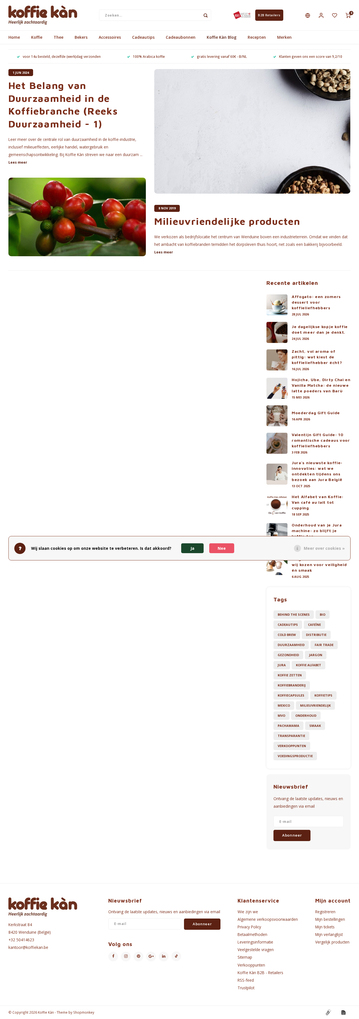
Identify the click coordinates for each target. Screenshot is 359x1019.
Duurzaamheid (291, 645)
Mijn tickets (325, 926)
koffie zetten (290, 675)
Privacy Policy (249, 926)
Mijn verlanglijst (329, 934)
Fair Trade (324, 645)
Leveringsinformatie (255, 942)
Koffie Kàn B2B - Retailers (260, 972)
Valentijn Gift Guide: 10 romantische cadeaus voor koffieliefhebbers (321, 440)
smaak (315, 725)
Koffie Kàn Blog (221, 37)
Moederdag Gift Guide (316, 412)
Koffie (36, 37)
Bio (322, 614)
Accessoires (110, 37)
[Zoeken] (205, 15)
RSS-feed (246, 980)
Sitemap (245, 957)
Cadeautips (143, 37)
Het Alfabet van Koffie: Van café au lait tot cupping (318, 502)
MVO (281, 715)
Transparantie (291, 736)
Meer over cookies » (324, 548)
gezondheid (288, 655)
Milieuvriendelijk (315, 705)
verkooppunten (292, 746)
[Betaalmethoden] (328, 1012)
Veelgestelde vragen (256, 949)
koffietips (323, 695)
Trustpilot (246, 987)
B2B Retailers (269, 15)
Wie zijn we (248, 911)
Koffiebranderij (292, 685)
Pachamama (288, 725)
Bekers (81, 37)
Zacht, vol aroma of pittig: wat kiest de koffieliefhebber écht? (317, 357)
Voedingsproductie (295, 756)
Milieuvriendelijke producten (227, 221)
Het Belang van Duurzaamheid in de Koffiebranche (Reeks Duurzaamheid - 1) (63, 104)
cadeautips (288, 624)
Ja (192, 548)
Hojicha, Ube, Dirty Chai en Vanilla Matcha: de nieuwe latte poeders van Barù (321, 385)
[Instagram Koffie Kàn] (126, 956)
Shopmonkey (83, 1012)
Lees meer (17, 162)
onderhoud (305, 715)
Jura (282, 665)
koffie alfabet (308, 665)
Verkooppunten (251, 965)
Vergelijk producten (332, 942)
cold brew (287, 635)
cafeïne (314, 624)
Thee (58, 37)
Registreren (325, 911)
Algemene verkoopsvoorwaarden (268, 919)
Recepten (257, 37)
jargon (315, 655)
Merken (284, 37)
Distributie (316, 635)
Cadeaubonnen (180, 37)
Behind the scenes (294, 614)
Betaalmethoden (252, 934)
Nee (222, 548)
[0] (348, 15)
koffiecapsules (291, 695)
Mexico (284, 705)
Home (14, 37)
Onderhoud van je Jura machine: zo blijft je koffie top (317, 531)
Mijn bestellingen (330, 919)
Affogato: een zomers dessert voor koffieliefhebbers (316, 302)
